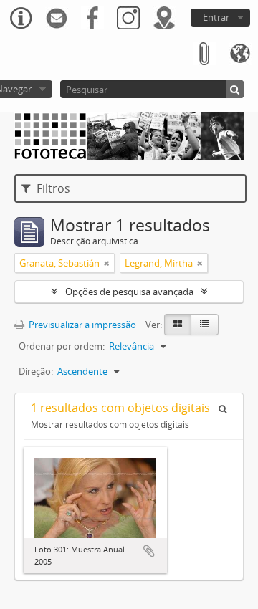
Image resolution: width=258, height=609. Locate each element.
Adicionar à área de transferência (149, 551)
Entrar (216, 17)
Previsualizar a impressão (81, 324)
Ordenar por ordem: (62, 346)
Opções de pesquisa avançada (129, 291)
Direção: (36, 371)
